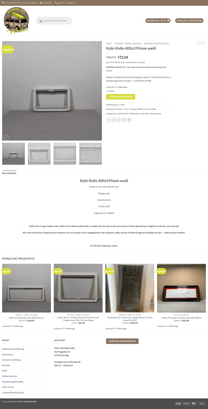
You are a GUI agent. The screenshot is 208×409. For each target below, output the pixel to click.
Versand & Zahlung (11, 359)
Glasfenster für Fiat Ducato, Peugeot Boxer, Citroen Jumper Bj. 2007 (129, 318)
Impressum (7, 354)
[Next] (96, 91)
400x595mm (123, 113)
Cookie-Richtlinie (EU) (13, 392)
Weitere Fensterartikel (156, 43)
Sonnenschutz (155, 113)
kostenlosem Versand (135, 62)
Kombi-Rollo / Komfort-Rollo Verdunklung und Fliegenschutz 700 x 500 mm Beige (78, 318)
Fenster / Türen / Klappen (128, 43)
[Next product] (199, 43)
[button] (158, 20)
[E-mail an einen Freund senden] (119, 120)
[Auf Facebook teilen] (108, 120)
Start (109, 43)
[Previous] (7, 91)
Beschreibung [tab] (9, 173)
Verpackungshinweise (12, 381)
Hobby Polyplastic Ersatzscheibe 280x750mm (181, 318)
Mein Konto (8, 387)
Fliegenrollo (134, 113)
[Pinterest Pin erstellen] (124, 120)
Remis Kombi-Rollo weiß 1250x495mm (26, 318)
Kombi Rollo (144, 113)
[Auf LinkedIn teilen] (129, 120)
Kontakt (6, 365)
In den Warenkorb (120, 96)
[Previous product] (204, 43)
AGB (4, 370)
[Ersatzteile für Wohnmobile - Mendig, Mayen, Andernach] (16, 20)
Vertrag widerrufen (122, 341)
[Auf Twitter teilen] (113, 120)
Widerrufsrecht (9, 376)
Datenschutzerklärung (13, 348)
